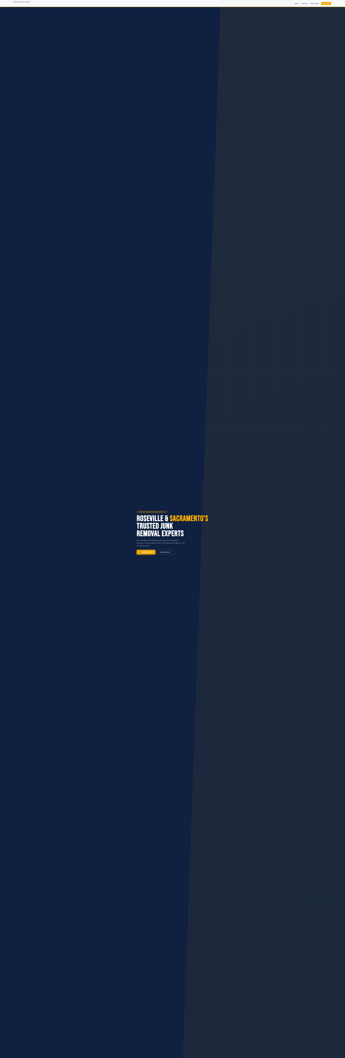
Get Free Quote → (165, 552)
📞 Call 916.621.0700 (146, 552)
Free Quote (326, 3)
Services (304, 3)
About (297, 3)
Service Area (314, 3)
